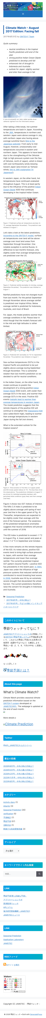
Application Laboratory (13, 939)
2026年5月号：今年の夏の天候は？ (18, 770)
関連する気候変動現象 (12, 829)
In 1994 (38, 567)
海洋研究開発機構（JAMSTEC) (16, 911)
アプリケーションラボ (21, 634)
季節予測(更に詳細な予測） (15, 896)
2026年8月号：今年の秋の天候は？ (18, 766)
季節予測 (7, 821)
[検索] (39, 874)
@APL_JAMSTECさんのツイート (17, 745)
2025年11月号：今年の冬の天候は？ (18, 777)
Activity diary (9, 802)
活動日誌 (7, 825)
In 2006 (6, 578)
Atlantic (6, 806)
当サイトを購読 (12, 965)
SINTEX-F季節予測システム (17, 637)
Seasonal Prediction (15, 596)
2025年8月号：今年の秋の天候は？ (18, 781)
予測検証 (7, 817)
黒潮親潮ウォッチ (11, 903)
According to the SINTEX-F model (18, 235)
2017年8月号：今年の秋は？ (18, 600)
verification (8, 814)
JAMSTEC (7, 634)
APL (15, 706)
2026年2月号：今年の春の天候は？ (18, 774)
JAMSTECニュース (11, 915)
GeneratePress (36, 1014)
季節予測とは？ (18, 670)
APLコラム (8, 907)
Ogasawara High (35, 411)
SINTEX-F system (11, 703)
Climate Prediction (19, 724)
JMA (11, 132)
